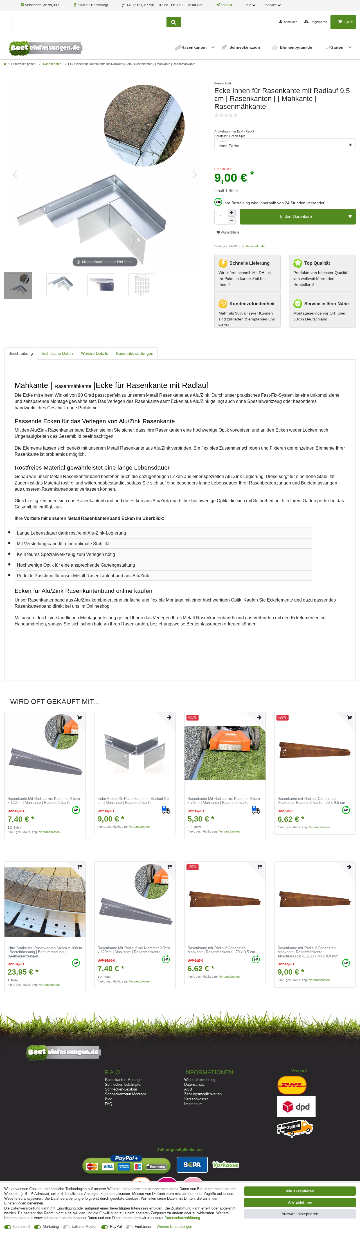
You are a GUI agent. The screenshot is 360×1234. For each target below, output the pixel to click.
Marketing (51, 1226)
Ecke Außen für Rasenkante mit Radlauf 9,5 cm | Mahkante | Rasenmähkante (133, 801)
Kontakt (226, 5)
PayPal (116, 1226)
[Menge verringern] (232, 221)
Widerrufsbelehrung (199, 1080)
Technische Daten (57, 353)
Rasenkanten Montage (123, 1080)
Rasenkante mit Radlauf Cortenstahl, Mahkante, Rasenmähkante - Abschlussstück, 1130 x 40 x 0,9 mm (308, 952)
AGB (188, 1089)
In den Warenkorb (296, 216)
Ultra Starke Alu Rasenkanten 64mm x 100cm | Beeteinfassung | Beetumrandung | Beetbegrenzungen (45, 952)
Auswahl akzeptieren (300, 1213)
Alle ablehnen (300, 1202)
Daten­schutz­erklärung (182, 1218)
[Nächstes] (194, 174)
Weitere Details (94, 353)
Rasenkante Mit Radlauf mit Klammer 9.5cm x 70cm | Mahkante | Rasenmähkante (224, 801)
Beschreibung (20, 353)
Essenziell (21, 1226)
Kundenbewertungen (134, 353)
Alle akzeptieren (300, 1191)
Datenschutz (194, 1084)
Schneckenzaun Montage (125, 1094)
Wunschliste (229, 232)
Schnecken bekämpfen (123, 1084)
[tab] (20, 353)
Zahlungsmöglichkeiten (203, 1094)
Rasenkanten (194, 47)
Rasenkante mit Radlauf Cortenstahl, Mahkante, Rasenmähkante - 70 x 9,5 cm (311, 801)
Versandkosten (255, 246)
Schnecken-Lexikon (121, 1089)
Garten (337, 47)
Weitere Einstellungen (174, 1226)
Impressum (193, 1104)
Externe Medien (84, 1226)
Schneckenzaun (245, 47)
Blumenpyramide (296, 47)
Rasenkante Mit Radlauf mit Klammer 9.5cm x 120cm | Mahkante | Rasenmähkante (44, 801)
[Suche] (173, 22)
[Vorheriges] (15, 174)
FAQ (108, 1104)
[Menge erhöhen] (232, 213)
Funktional (143, 1226)
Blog (108, 1099)
